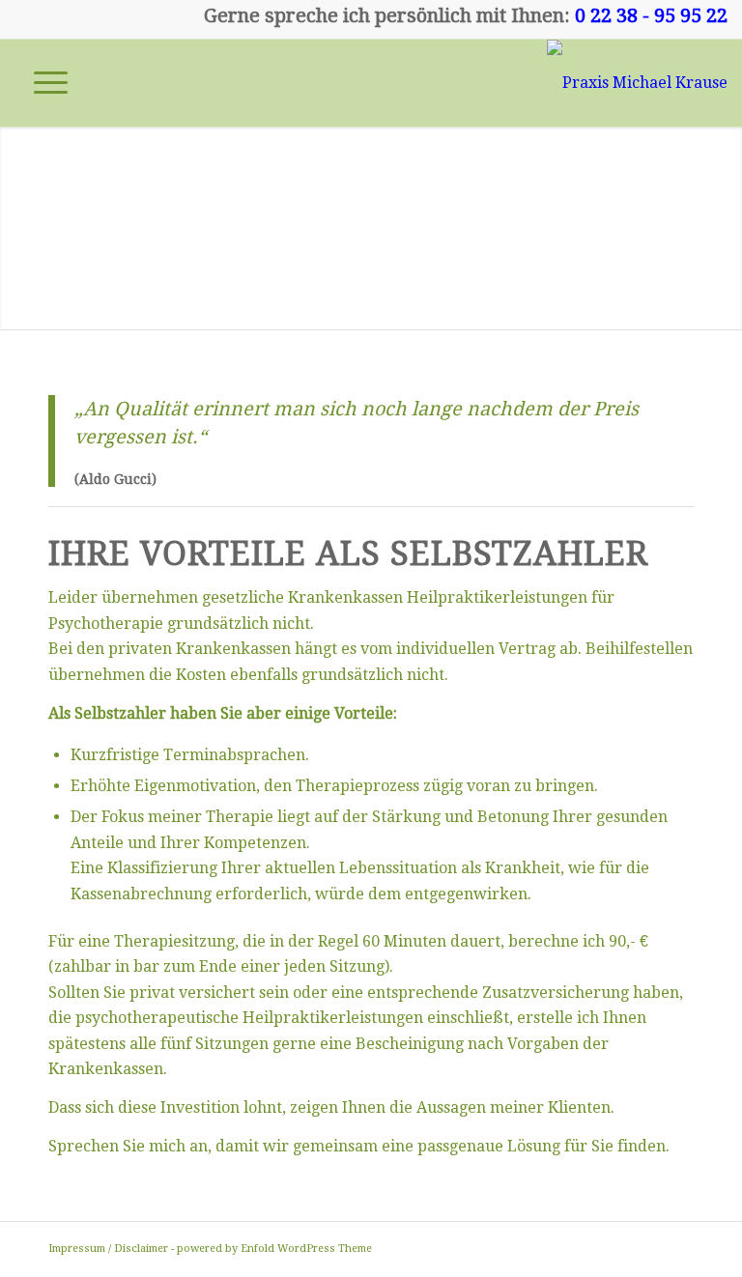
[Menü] (41, 83)
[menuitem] (41, 83)
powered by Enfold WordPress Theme (274, 1248)
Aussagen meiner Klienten (512, 1107)
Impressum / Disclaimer (108, 1248)
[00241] (637, 83)
